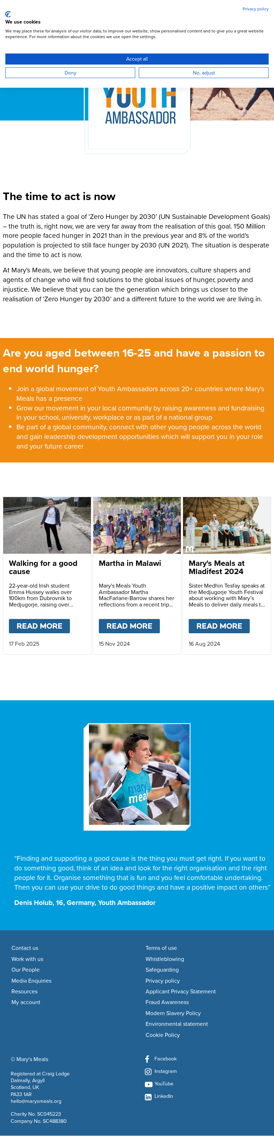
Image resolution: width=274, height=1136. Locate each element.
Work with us (27, 959)
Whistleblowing (165, 959)
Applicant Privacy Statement (181, 991)
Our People (25, 969)
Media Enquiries (31, 980)
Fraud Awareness (167, 1002)
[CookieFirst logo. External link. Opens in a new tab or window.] (8, 14)
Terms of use (161, 948)
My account (25, 1002)
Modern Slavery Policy (173, 1013)
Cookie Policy (163, 1035)
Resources (24, 991)
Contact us (24, 948)
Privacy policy (163, 980)
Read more (43, 626)
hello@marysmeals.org (36, 1101)
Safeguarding (162, 969)
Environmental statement (177, 1024)
